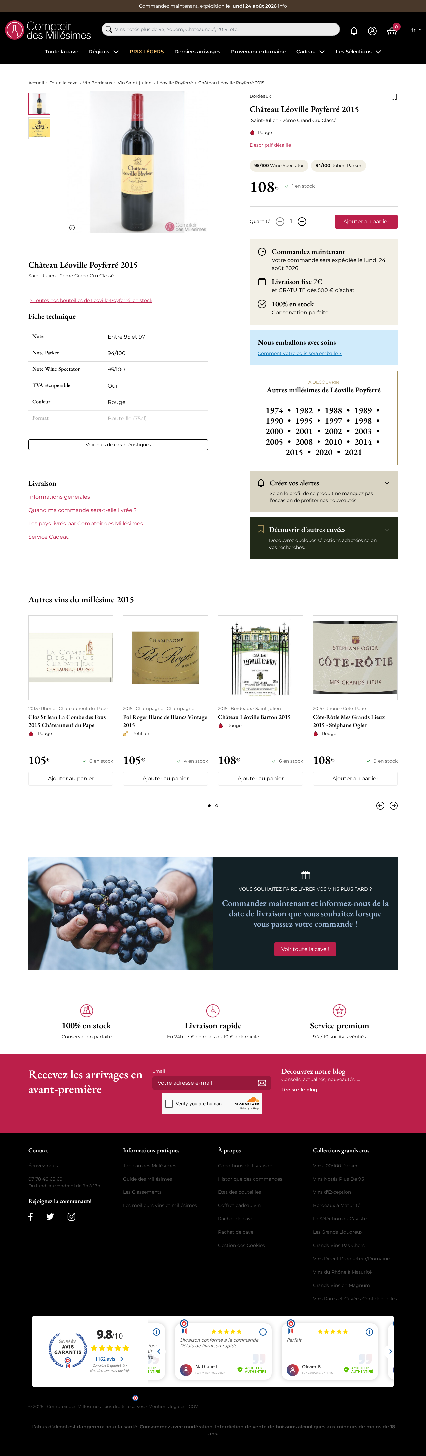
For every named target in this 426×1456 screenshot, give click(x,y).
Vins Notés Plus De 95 (338, 1179)
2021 (353, 451)
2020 (328, 451)
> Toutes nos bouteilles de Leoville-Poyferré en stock (91, 300)
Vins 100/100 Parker (335, 1166)
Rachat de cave (235, 1219)
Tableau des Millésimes (149, 1166)
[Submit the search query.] (109, 29)
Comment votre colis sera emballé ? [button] (300, 353)
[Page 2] (216, 805)
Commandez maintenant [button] (308, 251)
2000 (279, 431)
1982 (308, 410)
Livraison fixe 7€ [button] (297, 281)
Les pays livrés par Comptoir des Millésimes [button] (85, 523)
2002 (338, 431)
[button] (86, 1022)
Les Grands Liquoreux (337, 1232)
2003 (366, 431)
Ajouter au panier (366, 221)
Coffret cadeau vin (239, 1205)
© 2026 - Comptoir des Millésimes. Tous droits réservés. (87, 1406)
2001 (308, 431)
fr (414, 30)
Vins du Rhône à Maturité (342, 1272)
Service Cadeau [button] (49, 537)
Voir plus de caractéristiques (118, 445)
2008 (308, 441)
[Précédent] (381, 806)
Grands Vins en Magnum (341, 1285)
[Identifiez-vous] (372, 31)
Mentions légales (166, 1406)
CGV (193, 1406)
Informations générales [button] (59, 497)
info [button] (282, 6)
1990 (279, 420)
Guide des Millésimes (147, 1179)
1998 (366, 420)
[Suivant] (392, 806)
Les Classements (142, 1192)
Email (158, 1071)
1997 (338, 420)
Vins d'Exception (332, 1192)
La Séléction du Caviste (340, 1219)
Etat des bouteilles (239, 1192)
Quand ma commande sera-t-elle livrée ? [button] (82, 510)
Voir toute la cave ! (305, 949)
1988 (338, 410)
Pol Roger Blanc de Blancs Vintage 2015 (165, 721)
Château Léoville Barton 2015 (254, 717)
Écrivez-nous (43, 1166)
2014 (366, 441)
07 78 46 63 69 (45, 1179)
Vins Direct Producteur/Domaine (351, 1259)
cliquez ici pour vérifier (270, 1397)
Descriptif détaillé (270, 145)
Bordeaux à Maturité (336, 1205)
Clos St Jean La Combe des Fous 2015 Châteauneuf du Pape (67, 721)
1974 (279, 410)
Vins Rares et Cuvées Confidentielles (355, 1299)
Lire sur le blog (299, 1090)
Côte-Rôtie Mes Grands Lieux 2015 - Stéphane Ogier (349, 721)
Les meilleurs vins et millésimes (160, 1205)
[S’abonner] (262, 1083)
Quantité (260, 221)
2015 (299, 451)
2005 (279, 441)
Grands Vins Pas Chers (339, 1245)
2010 (338, 441)
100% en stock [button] (293, 304)
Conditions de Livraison (245, 1166)
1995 (308, 420)
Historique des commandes (250, 1179)
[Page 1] (209, 805)
